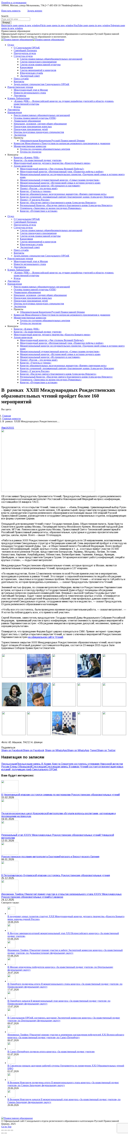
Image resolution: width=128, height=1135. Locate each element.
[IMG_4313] (14, 734)
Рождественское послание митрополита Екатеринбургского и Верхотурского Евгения (50, 856)
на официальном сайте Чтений (45, 637)
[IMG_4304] (114, 705)
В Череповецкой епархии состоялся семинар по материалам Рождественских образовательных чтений (60, 794)
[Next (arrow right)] (5, 1133)
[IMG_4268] (39, 677)
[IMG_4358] (64, 705)
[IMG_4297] (114, 734)
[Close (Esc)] (2, 1130)
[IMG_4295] (14, 705)
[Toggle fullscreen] (8, 1130)
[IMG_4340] (89, 677)
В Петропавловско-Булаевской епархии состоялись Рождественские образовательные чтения (55, 875)
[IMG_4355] (64, 676)
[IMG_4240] (14, 676)
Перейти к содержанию (13, 2)
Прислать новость (10, 10)
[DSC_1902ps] (39, 734)
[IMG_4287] (89, 705)
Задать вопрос (34, 10)
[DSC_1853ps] (64, 734)
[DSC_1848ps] (114, 676)
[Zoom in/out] (12, 1130)
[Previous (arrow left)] (2, 1133)
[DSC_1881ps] (39, 705)
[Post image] (9, 792)
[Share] (5, 1130)
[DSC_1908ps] (89, 734)
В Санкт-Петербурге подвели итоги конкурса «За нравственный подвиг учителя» (51, 1051)
